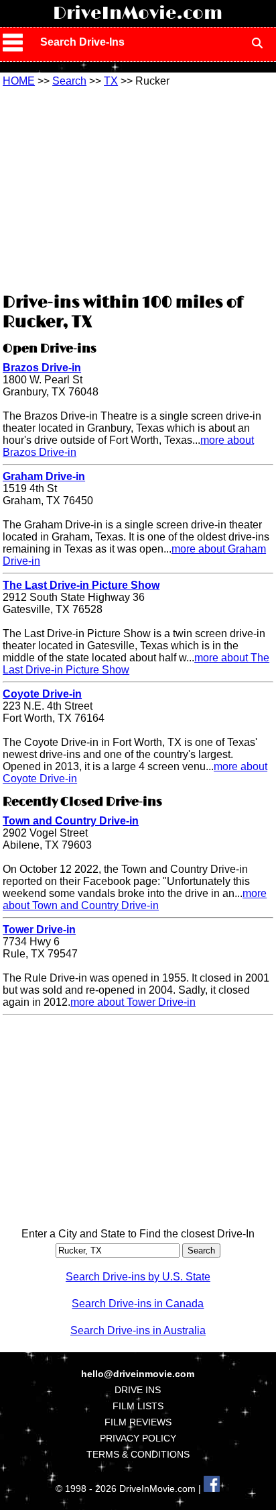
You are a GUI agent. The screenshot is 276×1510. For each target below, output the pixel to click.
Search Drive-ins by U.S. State (138, 1276)
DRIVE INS (138, 1389)
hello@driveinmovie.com (137, 1373)
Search (69, 81)
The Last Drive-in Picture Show (81, 585)
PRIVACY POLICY (138, 1438)
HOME (19, 81)
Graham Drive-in (44, 476)
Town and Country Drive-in (71, 821)
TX (111, 81)
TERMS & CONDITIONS (138, 1454)
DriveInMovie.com (137, 13)
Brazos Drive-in (42, 367)
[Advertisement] (138, 188)
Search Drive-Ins (82, 42)
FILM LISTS (138, 1406)
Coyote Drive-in (42, 694)
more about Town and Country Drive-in (135, 899)
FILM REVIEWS (138, 1422)
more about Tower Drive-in (133, 1002)
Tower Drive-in (39, 929)
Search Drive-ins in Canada (138, 1303)
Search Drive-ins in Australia (138, 1330)
